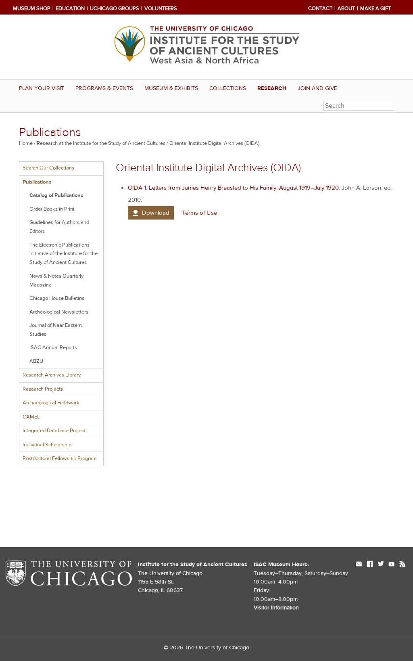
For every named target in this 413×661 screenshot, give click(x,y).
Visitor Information (276, 607)
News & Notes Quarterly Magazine (56, 280)
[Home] (206, 47)
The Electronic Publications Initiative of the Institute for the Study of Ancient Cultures (63, 254)
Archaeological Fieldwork (51, 403)
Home (26, 143)
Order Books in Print (52, 209)
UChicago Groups (114, 8)
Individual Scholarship (47, 444)
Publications (37, 182)
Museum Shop (31, 8)
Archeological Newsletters (58, 312)
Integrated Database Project (54, 430)
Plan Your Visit (41, 88)
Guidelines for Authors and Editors (59, 226)
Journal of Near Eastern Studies (55, 329)
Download (155, 213)
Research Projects (43, 389)
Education (70, 8)
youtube (391, 565)
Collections (227, 88)
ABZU (36, 361)
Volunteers (160, 8)
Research (271, 88)
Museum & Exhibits (171, 88)
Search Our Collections (48, 168)
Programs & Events (104, 88)
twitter (381, 565)
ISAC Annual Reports (53, 347)
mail (359, 565)
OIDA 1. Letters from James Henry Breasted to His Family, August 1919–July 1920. (234, 188)
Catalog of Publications (56, 195)
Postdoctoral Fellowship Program (60, 458)
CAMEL (31, 417)
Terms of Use (199, 213)
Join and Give (317, 88)
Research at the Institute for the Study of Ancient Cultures (101, 143)
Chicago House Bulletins (56, 298)
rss (402, 565)
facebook (370, 565)
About (346, 8)
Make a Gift (375, 8)
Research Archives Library (52, 375)
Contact (320, 8)
